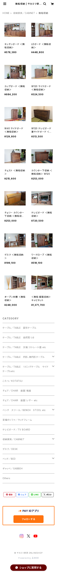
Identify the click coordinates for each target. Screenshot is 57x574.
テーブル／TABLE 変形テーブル (19, 327)
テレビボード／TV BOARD (16, 429)
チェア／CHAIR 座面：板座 (17, 390)
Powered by (25, 558)
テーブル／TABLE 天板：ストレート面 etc (24, 347)
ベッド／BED (9, 458)
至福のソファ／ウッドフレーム (17, 419)
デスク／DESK (10, 449)
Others (6, 478)
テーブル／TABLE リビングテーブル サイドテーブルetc (25, 369)
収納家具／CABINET (24, 13)
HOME (6, 13)
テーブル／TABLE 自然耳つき (18, 337)
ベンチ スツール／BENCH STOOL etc (24, 410)
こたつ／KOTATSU (13, 381)
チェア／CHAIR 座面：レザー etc (20, 400)
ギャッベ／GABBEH (13, 468)
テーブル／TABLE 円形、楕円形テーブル (24, 357)
